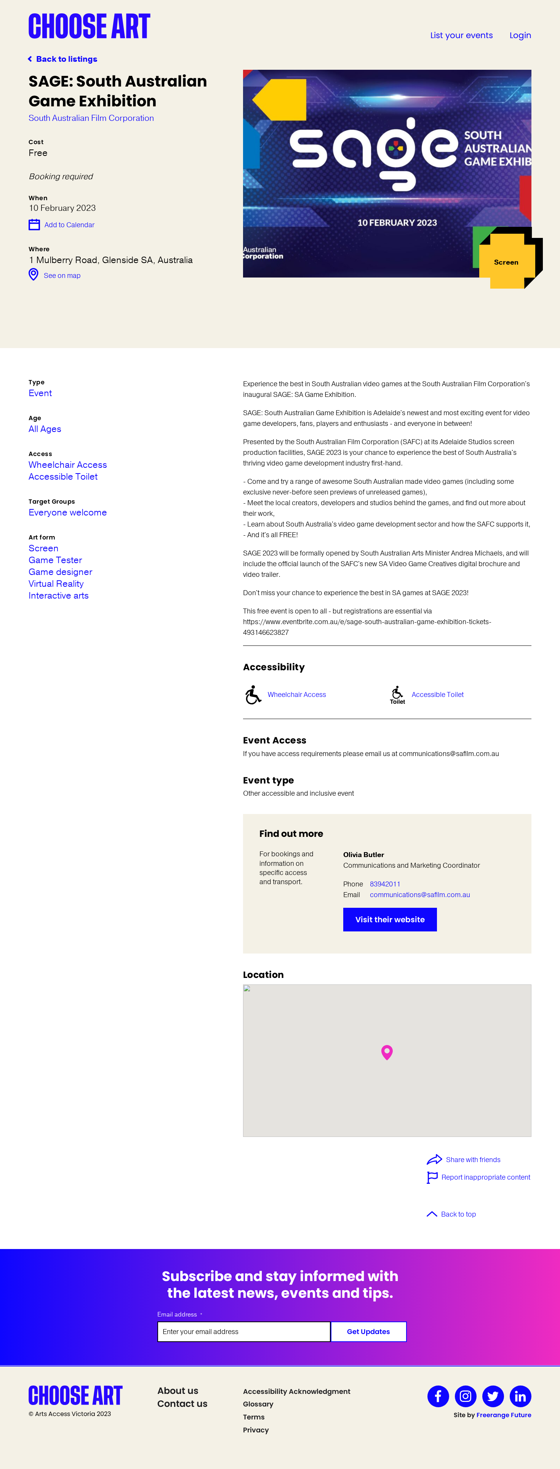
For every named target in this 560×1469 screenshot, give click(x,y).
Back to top (458, 1214)
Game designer (60, 572)
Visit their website (390, 919)
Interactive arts (59, 596)
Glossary (258, 1404)
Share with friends (473, 1160)
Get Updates (368, 1331)
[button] (387, 1053)
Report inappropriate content (486, 1177)
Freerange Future (504, 1415)
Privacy (256, 1430)
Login (520, 35)
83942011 (385, 884)
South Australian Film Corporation (91, 118)
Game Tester (55, 560)
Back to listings (67, 59)
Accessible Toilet (438, 694)
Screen (44, 548)
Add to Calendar (69, 225)
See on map (62, 275)
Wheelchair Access (297, 694)
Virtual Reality (56, 584)
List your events (461, 35)
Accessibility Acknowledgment (296, 1391)
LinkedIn (520, 1396)
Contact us (182, 1403)
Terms (254, 1417)
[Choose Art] (89, 25)
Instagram (466, 1396)
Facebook (438, 1396)
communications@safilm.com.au (420, 894)
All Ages (45, 429)
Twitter (493, 1396)
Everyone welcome (68, 513)
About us (177, 1390)
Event (40, 393)
